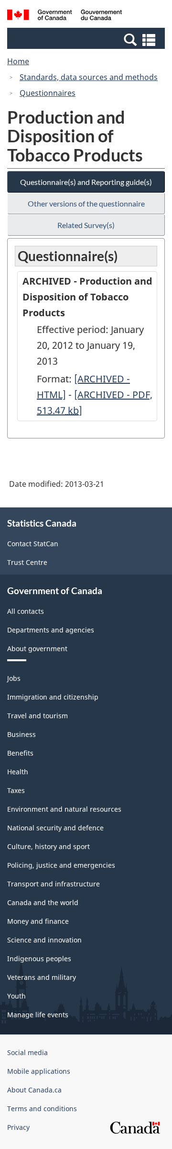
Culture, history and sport (48, 846)
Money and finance (38, 921)
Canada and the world (42, 902)
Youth (16, 995)
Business (21, 734)
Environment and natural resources (64, 809)
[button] (87, 39)
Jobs (14, 678)
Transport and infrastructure (53, 883)
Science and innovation (44, 939)
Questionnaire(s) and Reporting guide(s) (86, 181)
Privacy (18, 1127)
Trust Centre (27, 562)
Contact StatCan (32, 543)
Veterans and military (41, 977)
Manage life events (37, 1014)
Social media (27, 1052)
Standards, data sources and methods (89, 77)
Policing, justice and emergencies (61, 865)
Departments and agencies (50, 629)
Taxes (16, 790)
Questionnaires (47, 93)
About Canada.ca (34, 1089)
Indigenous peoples (39, 958)
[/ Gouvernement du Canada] (64, 16)
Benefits (20, 753)
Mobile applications (38, 1071)
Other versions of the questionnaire (86, 203)
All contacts (25, 611)
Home (18, 61)
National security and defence (55, 827)
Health (17, 771)
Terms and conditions (42, 1108)
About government (37, 648)
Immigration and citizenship (52, 696)
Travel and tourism (37, 715)
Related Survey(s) (86, 225)
